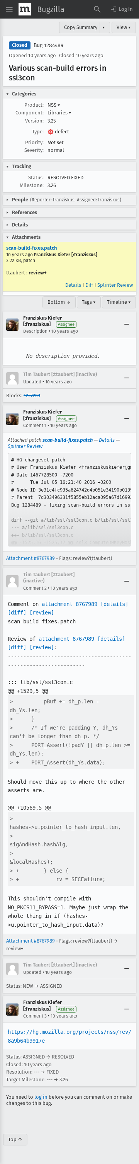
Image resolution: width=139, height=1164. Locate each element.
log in (40, 1097)
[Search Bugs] (97, 9)
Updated (32, 382)
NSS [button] (53, 105)
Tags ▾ (89, 302)
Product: (34, 105)
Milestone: (32, 185)
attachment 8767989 (69, 604)
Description (35, 331)
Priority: (34, 142)
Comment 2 (35, 588)
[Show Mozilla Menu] (25, 9)
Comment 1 (34, 425)
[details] (114, 604)
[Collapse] (126, 324)
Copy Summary (80, 27)
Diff (89, 285)
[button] (121, 9)
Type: (38, 131)
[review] (41, 612)
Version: (34, 121)
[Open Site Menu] (9, 9)
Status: (36, 177)
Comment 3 (35, 1016)
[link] (69, 499)
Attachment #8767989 (30, 558)
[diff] (17, 612)
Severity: (34, 150)
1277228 (32, 395)
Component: (29, 113)
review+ (38, 273)
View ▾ (124, 27)
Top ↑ (15, 1139)
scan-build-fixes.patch (31, 248)
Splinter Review (115, 285)
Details (73, 285)
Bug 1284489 (48, 45)
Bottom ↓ (59, 302)
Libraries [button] (59, 113)
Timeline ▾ (119, 302)
